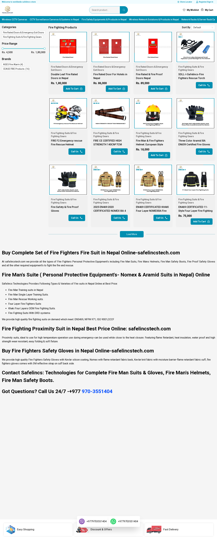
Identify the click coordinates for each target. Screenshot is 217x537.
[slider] (2, 48)
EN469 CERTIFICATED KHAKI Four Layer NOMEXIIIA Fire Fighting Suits (152, 209)
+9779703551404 (97, 521)
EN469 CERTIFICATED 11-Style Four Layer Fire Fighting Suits (195, 209)
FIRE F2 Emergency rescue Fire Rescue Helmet (66, 142)
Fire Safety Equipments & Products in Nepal (104, 19)
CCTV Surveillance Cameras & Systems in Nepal (54, 19)
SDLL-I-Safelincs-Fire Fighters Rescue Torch (191, 76)
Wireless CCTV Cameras (14, 19)
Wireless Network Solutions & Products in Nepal (154, 19)
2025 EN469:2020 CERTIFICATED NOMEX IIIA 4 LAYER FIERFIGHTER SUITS (109, 209)
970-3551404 (97, 391)
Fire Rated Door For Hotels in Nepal (110, 76)
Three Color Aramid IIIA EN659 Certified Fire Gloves (194, 142)
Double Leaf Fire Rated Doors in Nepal (64, 76)
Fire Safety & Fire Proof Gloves (65, 209)
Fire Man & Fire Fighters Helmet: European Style (150, 142)
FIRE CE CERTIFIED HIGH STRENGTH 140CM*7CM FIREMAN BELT (107, 143)
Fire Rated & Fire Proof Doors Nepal (149, 76)
